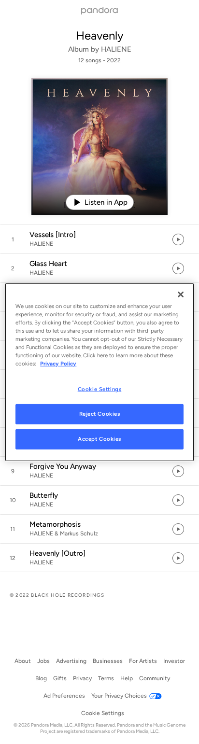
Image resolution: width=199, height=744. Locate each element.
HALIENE (116, 49)
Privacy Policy (58, 363)
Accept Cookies (99, 438)
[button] (99, 239)
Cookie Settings (100, 389)
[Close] (180, 294)
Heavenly (100, 35)
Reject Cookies (99, 413)
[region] (99, 371)
